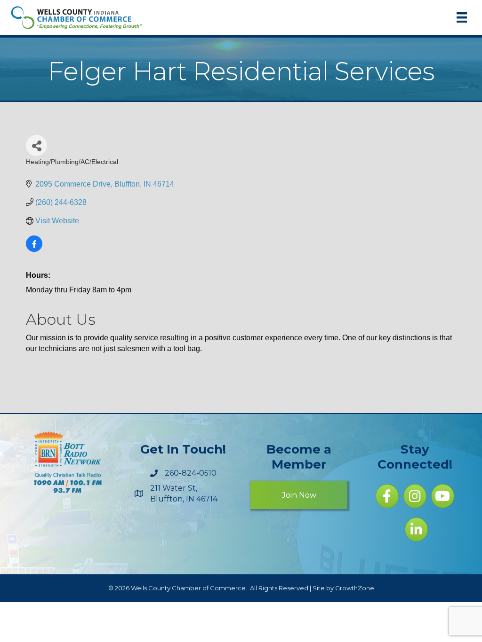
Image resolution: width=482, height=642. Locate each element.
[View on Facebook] (34, 249)
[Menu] (462, 17)
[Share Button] (36, 145)
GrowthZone (354, 588)
